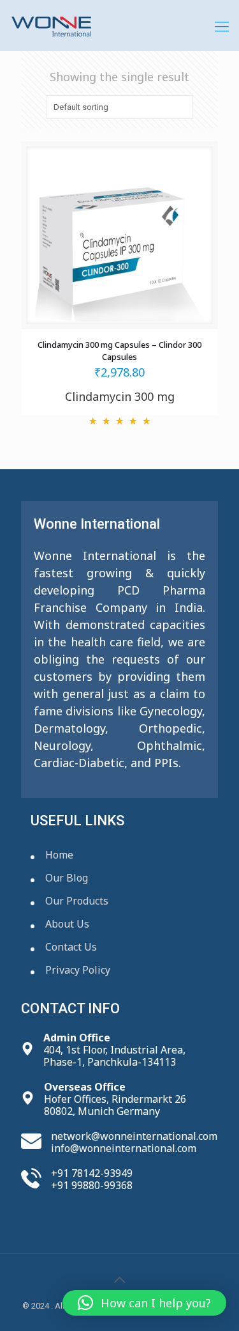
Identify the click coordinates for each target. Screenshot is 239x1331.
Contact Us (71, 947)
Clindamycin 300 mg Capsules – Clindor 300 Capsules (119, 350)
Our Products (76, 901)
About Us (67, 924)
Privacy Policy (77, 970)
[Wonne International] (119, 25)
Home (59, 855)
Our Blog (66, 878)
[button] (144, 1303)
